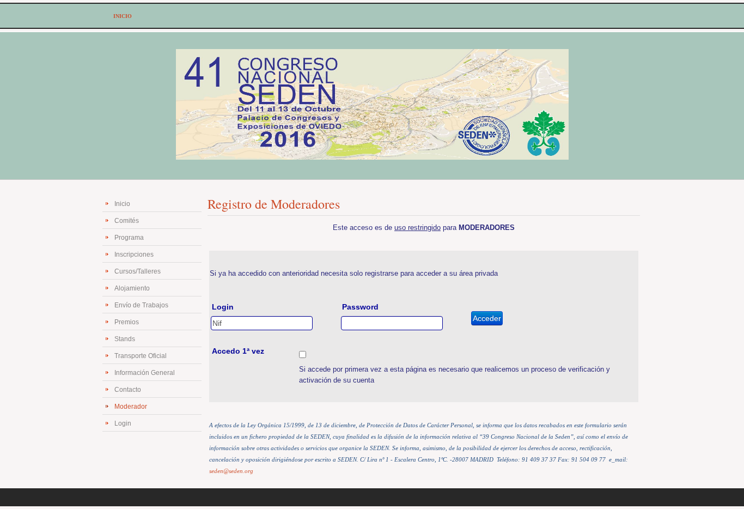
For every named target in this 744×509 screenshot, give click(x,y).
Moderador (130, 406)
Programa (129, 237)
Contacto (127, 389)
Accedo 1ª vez (238, 351)
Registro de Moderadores (274, 204)
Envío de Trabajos (141, 305)
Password (360, 306)
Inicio (122, 204)
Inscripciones (134, 254)
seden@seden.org (231, 471)
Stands (124, 339)
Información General (144, 373)
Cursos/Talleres (137, 271)
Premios (126, 322)
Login (122, 423)
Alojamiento (132, 288)
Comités (126, 221)
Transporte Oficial (140, 356)
